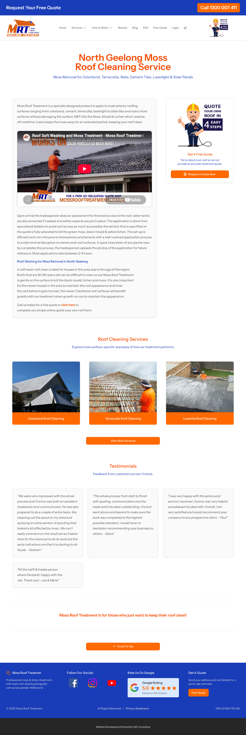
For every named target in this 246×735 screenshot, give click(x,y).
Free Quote (198, 692)
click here (68, 305)
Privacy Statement (137, 708)
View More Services (123, 440)
